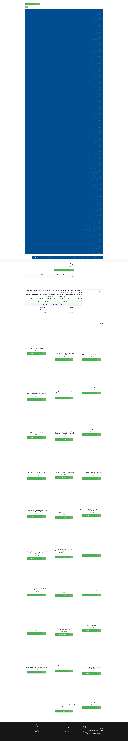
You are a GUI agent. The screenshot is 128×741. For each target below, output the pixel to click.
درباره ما (85, 726)
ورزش (98, 180)
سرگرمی (98, 205)
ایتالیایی (97, 127)
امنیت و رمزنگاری (95, 158)
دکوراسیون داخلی (96, 186)
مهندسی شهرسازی (94, 63)
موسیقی (97, 20)
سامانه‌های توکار (95, 170)
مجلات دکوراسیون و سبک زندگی (91, 225)
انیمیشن (97, 18)
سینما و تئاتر (96, 21)
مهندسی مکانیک (95, 47)
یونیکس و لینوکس (95, 163)
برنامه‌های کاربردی (94, 172)
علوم (99, 87)
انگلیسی (97, 120)
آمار (98, 108)
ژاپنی (97, 132)
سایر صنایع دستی (95, 41)
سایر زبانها (96, 134)
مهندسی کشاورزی (94, 66)
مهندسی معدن (95, 72)
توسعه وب (96, 148)
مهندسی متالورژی (95, 70)
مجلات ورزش (96, 248)
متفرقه (98, 213)
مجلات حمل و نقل (95, 241)
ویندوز (97, 153)
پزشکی (97, 98)
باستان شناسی (95, 104)
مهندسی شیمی (95, 54)
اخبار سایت (84, 727)
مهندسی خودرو (95, 59)
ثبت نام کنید (27, 1)
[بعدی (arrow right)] (125, 370)
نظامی (98, 194)
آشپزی (98, 189)
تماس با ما (85, 732)
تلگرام (38, 726)
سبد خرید (69, 730)
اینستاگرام (37, 727)
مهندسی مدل (96, 77)
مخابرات (97, 80)
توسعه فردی (97, 210)
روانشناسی (96, 113)
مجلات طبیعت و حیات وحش (92, 253)
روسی (97, 129)
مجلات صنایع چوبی (94, 217)
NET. (97, 151)
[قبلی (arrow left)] (2, 370)
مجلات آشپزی (96, 250)
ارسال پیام (37, 731)
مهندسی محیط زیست (94, 68)
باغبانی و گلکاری (96, 177)
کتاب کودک (97, 208)
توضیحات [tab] (100, 291)
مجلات (98, 215)
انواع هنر (97, 25)
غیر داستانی (97, 211)
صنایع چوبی (96, 28)
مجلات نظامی (96, 243)
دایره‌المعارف (97, 196)
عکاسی (97, 13)
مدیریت (98, 198)
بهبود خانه (98, 187)
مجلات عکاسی (95, 222)
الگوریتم (97, 165)
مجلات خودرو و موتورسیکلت (92, 239)
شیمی (97, 94)
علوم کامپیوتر (96, 174)
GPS (97, 84)
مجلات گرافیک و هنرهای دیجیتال (92, 224)
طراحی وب (96, 141)
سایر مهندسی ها (95, 85)
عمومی (97, 116)
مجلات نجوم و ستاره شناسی (92, 232)
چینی (97, 130)
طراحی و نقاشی (95, 15)
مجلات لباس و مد (95, 218)
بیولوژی (97, 96)
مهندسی (98, 42)
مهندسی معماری (95, 44)
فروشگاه (85, 731)
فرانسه (97, 122)
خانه (102, 260)
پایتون (97, 146)
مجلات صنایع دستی (94, 220)
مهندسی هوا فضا (95, 51)
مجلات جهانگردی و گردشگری (92, 236)
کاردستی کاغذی (95, 37)
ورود (32, 1)
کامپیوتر (98, 136)
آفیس (97, 139)
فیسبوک (38, 728)
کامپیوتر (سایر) (95, 175)
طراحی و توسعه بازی (94, 149)
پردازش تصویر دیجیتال (94, 161)
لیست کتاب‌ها (84, 730)
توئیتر (38, 730)
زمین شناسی (96, 99)
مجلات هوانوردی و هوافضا (93, 231)
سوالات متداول (68, 726)
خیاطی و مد (96, 32)
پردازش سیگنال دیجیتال (93, 82)
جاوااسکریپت (96, 142)
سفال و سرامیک (95, 39)
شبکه (97, 155)
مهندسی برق (96, 49)
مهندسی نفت (96, 65)
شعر (98, 23)
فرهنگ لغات (96, 115)
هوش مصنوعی (95, 160)
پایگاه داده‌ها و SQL (94, 156)
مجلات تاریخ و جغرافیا (94, 246)
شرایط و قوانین (67, 728)
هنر (99, 11)
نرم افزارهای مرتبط (67, 727)
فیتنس (98, 182)
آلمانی (97, 123)
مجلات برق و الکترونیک (94, 237)
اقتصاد (97, 106)
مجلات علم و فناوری (94, 234)
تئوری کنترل (96, 79)
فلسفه (97, 110)
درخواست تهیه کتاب (83, 728)
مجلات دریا (96, 244)
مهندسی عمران (95, 46)
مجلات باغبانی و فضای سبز (93, 227)
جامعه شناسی (95, 111)
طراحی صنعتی (95, 56)
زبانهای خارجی (96, 118)
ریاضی (97, 89)
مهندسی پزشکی (95, 53)
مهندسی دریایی (95, 73)
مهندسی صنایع (95, 61)
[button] (91, 359)
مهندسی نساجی (95, 75)
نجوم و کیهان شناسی (94, 92)
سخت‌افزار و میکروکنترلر (93, 168)
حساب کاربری (68, 731)
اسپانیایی (97, 125)
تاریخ (98, 103)
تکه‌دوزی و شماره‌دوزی (93, 35)
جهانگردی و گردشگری (95, 179)
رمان (98, 206)
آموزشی (98, 203)
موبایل (97, 167)
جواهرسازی (96, 30)
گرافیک (97, 16)
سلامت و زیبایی (96, 184)
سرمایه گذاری (96, 199)
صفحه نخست (97, 9)
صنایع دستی (97, 27)
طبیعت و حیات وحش (95, 193)
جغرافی (97, 101)
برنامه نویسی (96, 144)
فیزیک (97, 91)
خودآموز (98, 191)
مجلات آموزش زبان (94, 251)
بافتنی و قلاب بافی (94, 34)
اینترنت (98, 201)
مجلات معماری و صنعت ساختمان (91, 229)
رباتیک (97, 58)
